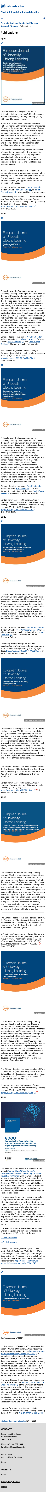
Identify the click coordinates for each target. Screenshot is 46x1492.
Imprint (4, 1487)
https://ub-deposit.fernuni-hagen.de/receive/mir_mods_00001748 (19, 1262)
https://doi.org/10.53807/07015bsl (17, 790)
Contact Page (6, 1454)
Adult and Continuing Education (13, 1421)
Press (3, 1462)
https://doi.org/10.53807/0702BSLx (22, 651)
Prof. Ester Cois (22, 190)
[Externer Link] (2, 1272)
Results (14, 26)
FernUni (4, 23)
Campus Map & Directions (11, 1457)
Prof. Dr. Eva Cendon (35, 627)
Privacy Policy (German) (10, 1482)
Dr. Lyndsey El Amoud (25, 339)
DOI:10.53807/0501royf (30, 1413)
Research (5, 26)
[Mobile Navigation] (2, 18)
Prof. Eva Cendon (34, 187)
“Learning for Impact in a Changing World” (22, 1383)
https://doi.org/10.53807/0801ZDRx (17, 509)
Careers (4, 1474)
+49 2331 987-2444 (15, 1444)
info (7, 1447)
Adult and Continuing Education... (25, 23)
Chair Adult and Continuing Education (20, 12)
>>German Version (9, 1237)
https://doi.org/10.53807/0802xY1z (17, 358)
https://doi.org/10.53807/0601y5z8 (17, 1092)
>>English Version (9, 1242)
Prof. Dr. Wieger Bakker (26, 630)
